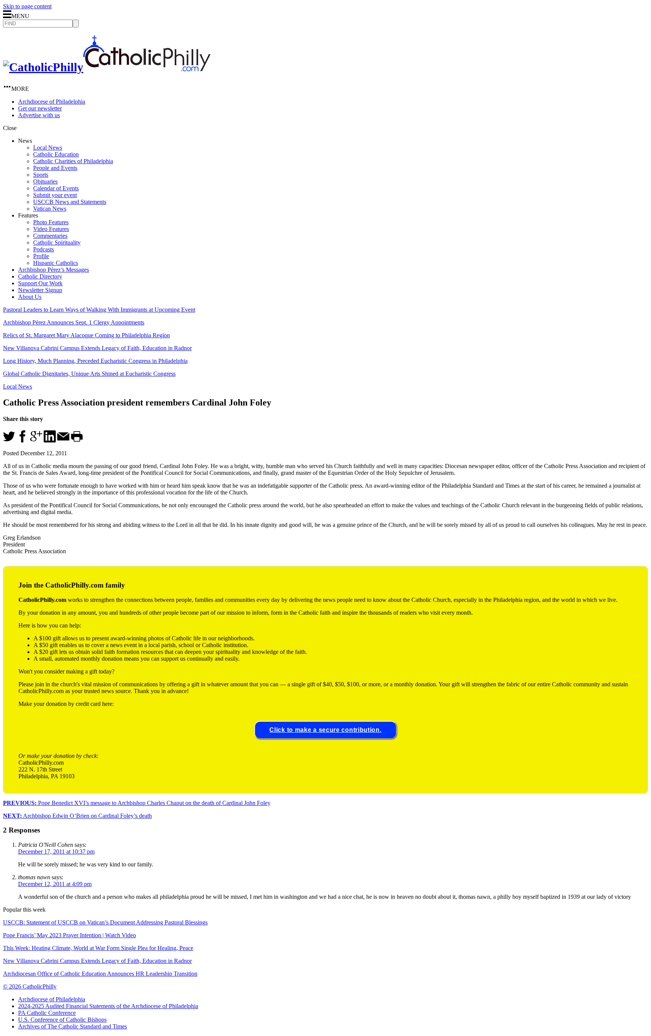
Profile (41, 256)
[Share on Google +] (36, 440)
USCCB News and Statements (69, 202)
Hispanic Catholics (55, 263)
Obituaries (45, 181)
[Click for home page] (107, 67)
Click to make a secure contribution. (325, 730)
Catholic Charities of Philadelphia (73, 161)
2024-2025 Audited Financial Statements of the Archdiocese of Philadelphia (108, 1006)
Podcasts (43, 249)
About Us (29, 297)
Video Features (51, 229)
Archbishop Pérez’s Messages (53, 269)
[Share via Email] (63, 440)
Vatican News (49, 208)
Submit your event (55, 195)
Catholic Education (56, 154)
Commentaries (50, 236)
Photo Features (51, 222)
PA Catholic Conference (47, 1013)
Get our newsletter (40, 108)
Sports (40, 174)
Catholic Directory (40, 276)
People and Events (55, 168)
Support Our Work (40, 283)
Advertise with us (39, 115)
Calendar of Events (56, 188)
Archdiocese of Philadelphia (51, 101)
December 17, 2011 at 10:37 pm (56, 851)
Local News (47, 147)
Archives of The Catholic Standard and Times (72, 1026)
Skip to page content (27, 6)
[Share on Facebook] (23, 440)
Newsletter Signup (40, 290)
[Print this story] (77, 440)
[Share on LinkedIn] (50, 440)
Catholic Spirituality (57, 242)
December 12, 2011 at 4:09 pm (55, 884)
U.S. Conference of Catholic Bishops (62, 1019)
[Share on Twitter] (9, 440)
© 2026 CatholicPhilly (30, 986)
